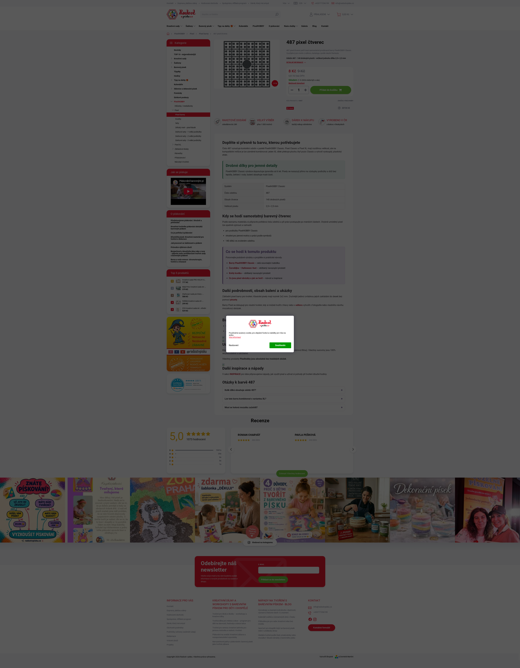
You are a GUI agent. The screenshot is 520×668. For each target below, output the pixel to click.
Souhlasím (280, 345)
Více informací (235, 337)
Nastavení (233, 345)
